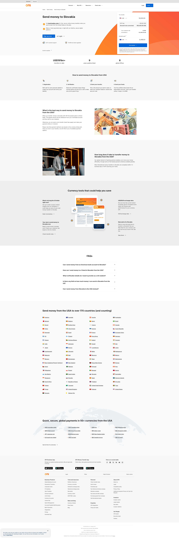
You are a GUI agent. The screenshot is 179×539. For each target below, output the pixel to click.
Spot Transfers (48, 491)
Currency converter (72, 484)
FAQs (85, 474)
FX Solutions (47, 489)
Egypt (69, 332)
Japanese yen (50, 434)
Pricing (46, 512)
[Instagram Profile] (122, 462)
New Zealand (71, 363)
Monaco (47, 359)
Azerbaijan (118, 317)
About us (116, 482)
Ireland (93, 340)
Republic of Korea (73, 381)
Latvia (116, 347)
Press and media (94, 507)
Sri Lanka (117, 381)
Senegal (94, 370)
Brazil (116, 321)
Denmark (47, 332)
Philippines (48, 370)
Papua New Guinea (97, 363)
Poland (70, 370)
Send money (50, 9)
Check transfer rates (95, 482)
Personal (35, 1)
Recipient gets (122, 36)
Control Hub (47, 500)
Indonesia (70, 344)
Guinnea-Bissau (72, 340)
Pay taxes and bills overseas (97, 493)
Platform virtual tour (72, 482)
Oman (46, 366)
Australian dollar (50, 427)
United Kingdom (72, 389)
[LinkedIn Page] (110, 462)
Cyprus (94, 325)
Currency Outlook (72, 503)
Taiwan (47, 385)
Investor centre (117, 499)
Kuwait (93, 344)
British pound (50, 430)
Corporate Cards (48, 486)
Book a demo (130, 474)
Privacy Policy (117, 489)
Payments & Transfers (50, 484)
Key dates (116, 504)
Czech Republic (119, 328)
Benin (93, 321)
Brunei (46, 325)
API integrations (94, 505)
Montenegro (71, 359)
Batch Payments (48, 507)
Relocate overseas (95, 491)
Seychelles (118, 374)
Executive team (117, 516)
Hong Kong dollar (74, 430)
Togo (116, 385)
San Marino (48, 374)
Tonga (46, 389)
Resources (88, 5)
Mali (69, 355)
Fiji (45, 336)
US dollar (119, 437)
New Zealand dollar (98, 434)
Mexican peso (73, 434)
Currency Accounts (49, 498)
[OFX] (28, 5)
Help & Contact (106, 474)
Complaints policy (118, 486)
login (124, 49)
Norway (117, 363)
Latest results (117, 502)
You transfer (121, 14)
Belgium (70, 321)
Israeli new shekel (50, 437)
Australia (70, 317)
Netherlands (118, 359)
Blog (69, 507)
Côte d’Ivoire (71, 328)
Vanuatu (47, 393)
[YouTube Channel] (119, 462)
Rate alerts (70, 491)
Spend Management (49, 502)
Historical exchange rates (73, 489)
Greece (47, 340)
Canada (117, 325)
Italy (116, 344)
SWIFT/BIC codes (72, 495)
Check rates (98, 5)
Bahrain (47, 321)
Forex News (70, 505)
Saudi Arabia (71, 374)
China (46, 328)
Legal (115, 484)
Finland (70, 336)
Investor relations (117, 506)
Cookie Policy (9, 535)
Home (44, 9)
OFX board (116, 513)
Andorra (47, 317)
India (46, 344)
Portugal (94, 366)
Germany (117, 336)
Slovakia (70, 378)
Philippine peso (120, 427)
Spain (93, 378)
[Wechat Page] (116, 462)
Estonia (94, 328)
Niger (93, 359)
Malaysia (47, 355)
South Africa (48, 381)
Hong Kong (95, 336)
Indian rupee (96, 430)
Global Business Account (50, 482)
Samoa (117, 370)
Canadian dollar (73, 427)
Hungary (117, 340)
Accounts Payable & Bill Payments (52, 505)
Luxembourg (95, 347)
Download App (48, 514)
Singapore (47, 378)
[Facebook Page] (107, 462)
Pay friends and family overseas (98, 489)
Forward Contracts (49, 493)
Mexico (117, 355)
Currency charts (71, 493)
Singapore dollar (121, 430)
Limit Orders (47, 495)
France (93, 332)
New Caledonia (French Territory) (54, 363)
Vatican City (71, 393)
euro (94, 427)
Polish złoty (119, 434)
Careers (115, 518)
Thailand (94, 381)
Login (66, 474)
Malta (93, 351)
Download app (94, 486)
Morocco (94, 355)
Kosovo (70, 347)
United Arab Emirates (97, 385)
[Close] (47, 530)
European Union (119, 332)
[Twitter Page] (113, 462)
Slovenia (94, 374)
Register (148, 5)
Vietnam (94, 389)
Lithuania (70, 351)
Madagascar (118, 351)
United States (119, 389)
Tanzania (70, 385)
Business (28, 1)
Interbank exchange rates (74, 486)
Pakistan (70, 366)
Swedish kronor (97, 437)
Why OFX (79, 5)
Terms (114, 535)
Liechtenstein (48, 351)
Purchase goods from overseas (98, 495)
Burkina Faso (71, 325)
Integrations (47, 509)
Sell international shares (96, 498)
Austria (94, 317)
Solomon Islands (119, 378)
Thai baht (72, 437)
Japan (46, 347)
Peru (116, 366)
